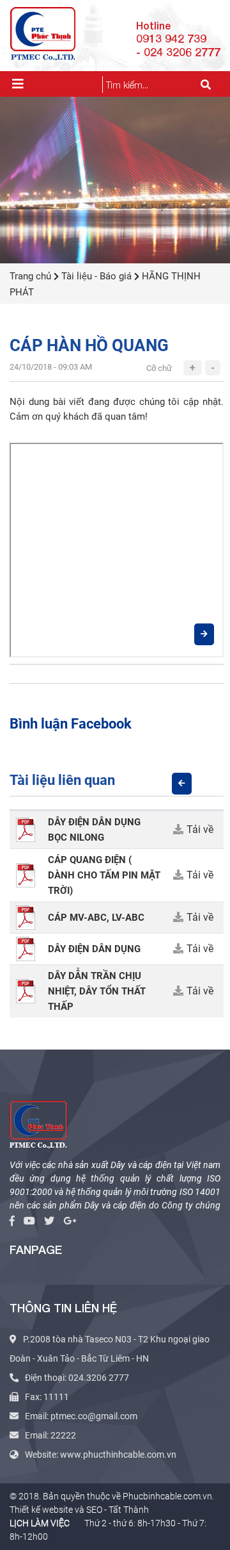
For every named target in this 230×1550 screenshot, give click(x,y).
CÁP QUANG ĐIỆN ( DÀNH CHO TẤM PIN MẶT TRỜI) (104, 875)
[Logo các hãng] (115, 178)
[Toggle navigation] (18, 84)
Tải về (200, 829)
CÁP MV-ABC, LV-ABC (96, 917)
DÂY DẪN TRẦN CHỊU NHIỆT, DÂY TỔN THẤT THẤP (97, 991)
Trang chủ (30, 276)
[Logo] (43, 32)
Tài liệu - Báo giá (96, 276)
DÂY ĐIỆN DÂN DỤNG (94, 949)
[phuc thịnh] (38, 1123)
